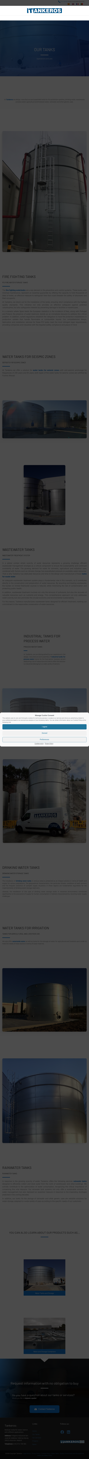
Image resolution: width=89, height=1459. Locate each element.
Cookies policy (39, 743)
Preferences (44, 740)
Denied (44, 733)
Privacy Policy (49, 743)
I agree (44, 727)
